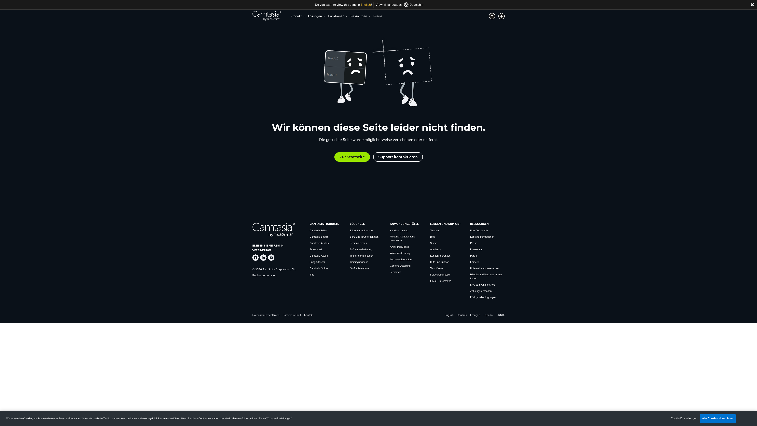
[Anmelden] (501, 16)
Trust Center (437, 268)
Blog (432, 237)
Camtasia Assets (319, 256)
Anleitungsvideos (399, 247)
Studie (433, 243)
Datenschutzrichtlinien (266, 315)
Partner (474, 256)
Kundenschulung (399, 230)
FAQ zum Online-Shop (482, 285)
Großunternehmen (360, 268)
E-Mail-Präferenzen (440, 281)
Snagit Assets (317, 262)
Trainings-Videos (359, 262)
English (366, 4)
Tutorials (434, 230)
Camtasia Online (319, 268)
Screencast (316, 249)
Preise (377, 16)
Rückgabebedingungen (483, 297)
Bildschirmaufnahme (361, 230)
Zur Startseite (352, 157)
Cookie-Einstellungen (684, 418)
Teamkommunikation (361, 256)
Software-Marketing (361, 249)
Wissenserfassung (400, 253)
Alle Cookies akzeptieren (718, 418)
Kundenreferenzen (440, 256)
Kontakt (308, 315)
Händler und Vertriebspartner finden (486, 276)
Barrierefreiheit (292, 315)
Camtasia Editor (318, 230)
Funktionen (336, 16)
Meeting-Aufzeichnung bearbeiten (402, 238)
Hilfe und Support (439, 262)
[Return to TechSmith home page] (266, 16)
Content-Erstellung (400, 266)
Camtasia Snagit (319, 237)
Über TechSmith (479, 230)
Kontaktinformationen (482, 237)
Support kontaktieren (398, 157)
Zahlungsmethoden (481, 291)
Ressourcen (359, 16)
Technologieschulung (401, 259)
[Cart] (492, 16)
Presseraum (476, 249)
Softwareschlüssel (440, 275)
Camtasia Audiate (320, 243)
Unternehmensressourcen (484, 268)
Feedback (395, 272)
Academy (435, 249)
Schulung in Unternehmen (364, 237)
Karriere (474, 262)
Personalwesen (358, 243)
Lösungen (315, 16)
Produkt (296, 16)
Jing (312, 275)
